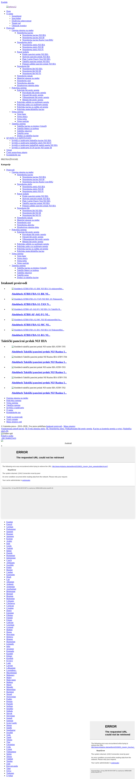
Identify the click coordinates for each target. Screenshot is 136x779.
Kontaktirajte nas (13, 155)
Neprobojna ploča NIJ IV (33, 49)
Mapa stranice (69, 426)
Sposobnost (16, 16)
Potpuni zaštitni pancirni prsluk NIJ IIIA (39, 64)
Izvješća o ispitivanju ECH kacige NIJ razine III (32, 147)
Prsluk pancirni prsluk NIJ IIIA (35, 54)
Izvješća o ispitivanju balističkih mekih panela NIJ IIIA (35, 145)
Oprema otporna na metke (22, 30)
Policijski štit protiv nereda (28, 90)
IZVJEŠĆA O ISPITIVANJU (18, 138)
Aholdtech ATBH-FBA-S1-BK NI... (31, 293)
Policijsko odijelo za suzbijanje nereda (33, 102)
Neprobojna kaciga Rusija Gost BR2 (37, 40)
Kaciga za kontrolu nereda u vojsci (107, 429)
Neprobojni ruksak (25, 76)
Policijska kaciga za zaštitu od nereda (32, 107)
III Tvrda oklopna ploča (35, 429)
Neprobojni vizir (24, 80)
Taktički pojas (23, 133)
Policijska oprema (19, 88)
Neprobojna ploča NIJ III (32, 47)
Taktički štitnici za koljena (28, 128)
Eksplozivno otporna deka (28, 85)
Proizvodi (10, 28)
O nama (9, 13)
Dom (8, 11)
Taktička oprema (19, 124)
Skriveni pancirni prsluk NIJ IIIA (36, 57)
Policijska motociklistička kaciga (30, 109)
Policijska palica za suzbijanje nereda (32, 104)
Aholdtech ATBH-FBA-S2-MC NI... (31, 324)
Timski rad (16, 23)
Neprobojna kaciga (25, 33)
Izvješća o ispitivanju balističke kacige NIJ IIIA (31, 140)
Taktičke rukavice (24, 131)
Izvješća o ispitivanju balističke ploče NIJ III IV (32, 143)
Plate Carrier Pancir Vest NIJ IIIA (36, 59)
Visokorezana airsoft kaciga (12, 429)
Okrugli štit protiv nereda (32, 95)
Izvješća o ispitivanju (15, 408)
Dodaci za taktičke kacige (28, 136)
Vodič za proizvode (14, 417)
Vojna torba (22, 119)
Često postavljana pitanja (16, 152)
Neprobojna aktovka (25, 83)
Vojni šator (21, 114)
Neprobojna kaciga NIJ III (33, 37)
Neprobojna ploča (24, 42)
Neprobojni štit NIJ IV (31, 73)
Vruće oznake (12, 419)
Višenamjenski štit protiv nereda (35, 97)
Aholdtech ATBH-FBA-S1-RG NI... (31, 335)
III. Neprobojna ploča (55, 429)
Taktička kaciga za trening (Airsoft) (32, 126)
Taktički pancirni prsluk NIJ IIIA (36, 61)
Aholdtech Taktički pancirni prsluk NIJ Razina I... (39, 351)
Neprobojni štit (23, 66)
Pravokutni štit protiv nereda (34, 92)
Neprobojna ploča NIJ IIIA (33, 45)
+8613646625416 (8, 438)
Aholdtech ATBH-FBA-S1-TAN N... (31, 304)
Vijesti (9, 150)
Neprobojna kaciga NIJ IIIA (34, 35)
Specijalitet (16, 18)
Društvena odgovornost (21, 21)
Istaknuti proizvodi (54, 426)
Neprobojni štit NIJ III (31, 71)
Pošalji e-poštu (7, 436)
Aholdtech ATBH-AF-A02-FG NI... (31, 314)
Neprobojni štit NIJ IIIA (32, 69)
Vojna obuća (22, 116)
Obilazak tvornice (19, 25)
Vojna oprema (17, 112)
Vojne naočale (23, 121)
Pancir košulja (23, 52)
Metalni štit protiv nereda (32, 100)
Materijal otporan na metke (28, 78)
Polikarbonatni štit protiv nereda (78, 429)
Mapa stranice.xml (14, 422)
